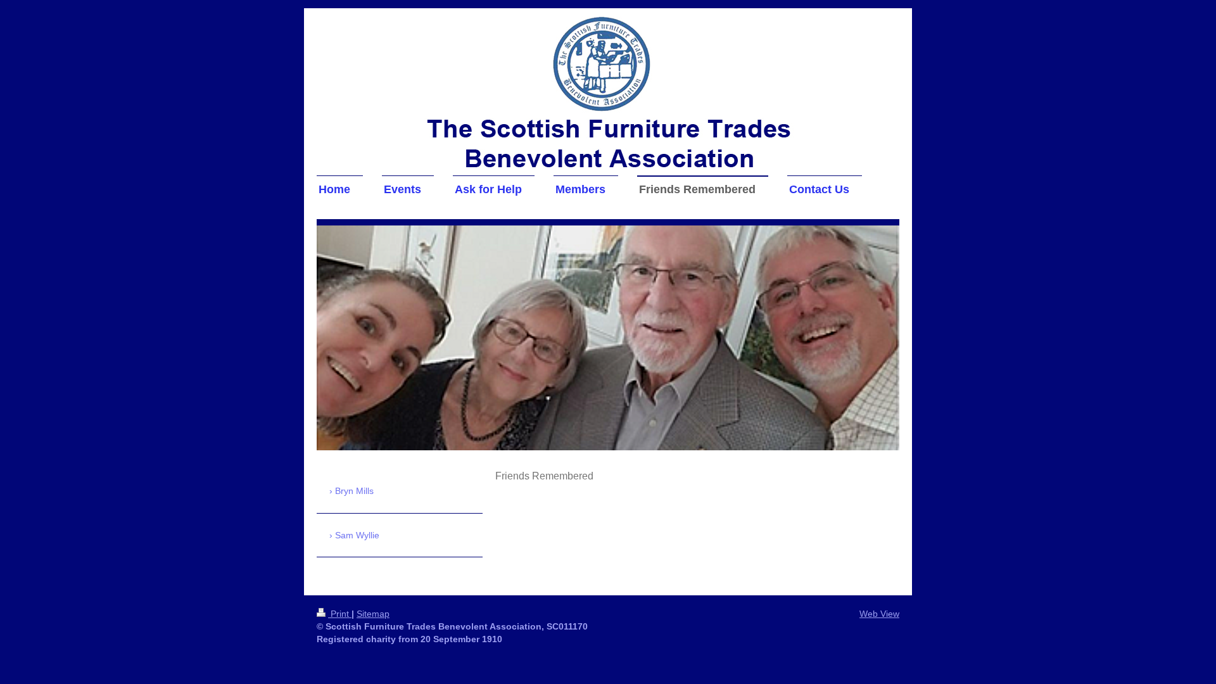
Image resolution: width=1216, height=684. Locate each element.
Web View (879, 614)
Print (340, 614)
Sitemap (373, 614)
